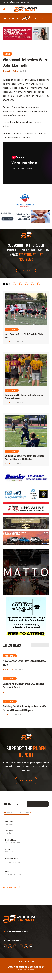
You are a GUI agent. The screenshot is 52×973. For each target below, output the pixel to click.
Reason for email (12, 858)
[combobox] (26, 863)
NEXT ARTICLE (41, 18)
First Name (9, 821)
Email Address (11, 840)
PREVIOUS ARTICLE (12, 18)
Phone (7, 849)
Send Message (10, 887)
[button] (4, 9)
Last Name (9, 831)
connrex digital (26, 969)
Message (8, 871)
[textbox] (23, 862)
